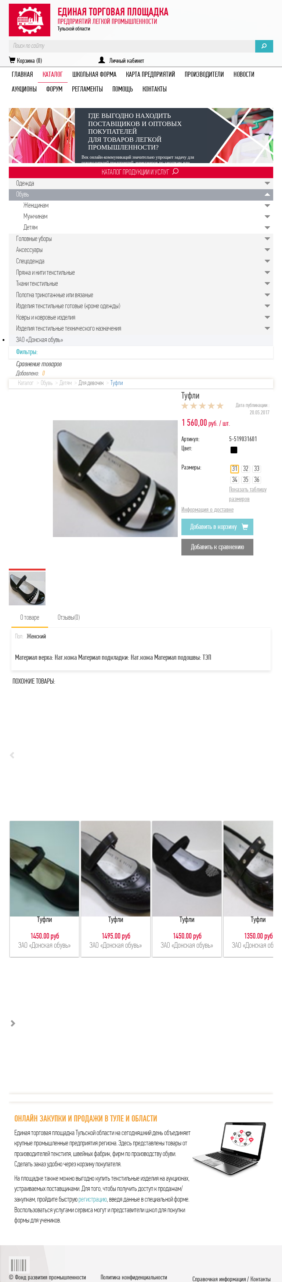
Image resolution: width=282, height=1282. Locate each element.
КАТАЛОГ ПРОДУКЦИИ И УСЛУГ (135, 172)
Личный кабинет (124, 61)
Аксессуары (29, 250)
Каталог (26, 383)
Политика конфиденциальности (134, 1278)
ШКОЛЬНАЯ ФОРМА (94, 75)
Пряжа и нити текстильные (45, 273)
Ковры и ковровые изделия (45, 317)
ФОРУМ (54, 89)
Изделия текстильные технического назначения (68, 328)
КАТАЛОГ (53, 75)
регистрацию (93, 1199)
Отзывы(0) (69, 618)
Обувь (22, 194)
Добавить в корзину (214, 527)
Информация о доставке (207, 510)
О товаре (29, 618)
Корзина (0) (28, 61)
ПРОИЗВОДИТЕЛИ (204, 75)
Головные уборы (34, 239)
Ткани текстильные (37, 284)
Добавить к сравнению (217, 547)
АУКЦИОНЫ (24, 89)
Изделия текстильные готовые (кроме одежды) (68, 306)
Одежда (25, 183)
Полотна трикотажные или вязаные (54, 295)
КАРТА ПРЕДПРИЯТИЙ (150, 75)
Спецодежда (30, 261)
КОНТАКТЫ (154, 89)
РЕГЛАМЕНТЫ (87, 89)
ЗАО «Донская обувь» (39, 340)
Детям (30, 227)
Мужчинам (35, 216)
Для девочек (91, 383)
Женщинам (36, 205)
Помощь (122, 89)
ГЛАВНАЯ (22, 75)
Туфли (117, 383)
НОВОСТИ (244, 75)
